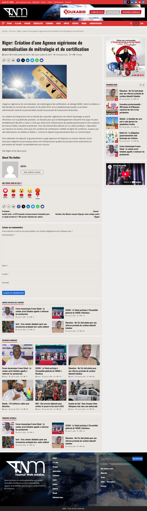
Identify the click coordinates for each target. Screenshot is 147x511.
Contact (68, 2)
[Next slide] (143, 85)
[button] (3, 23)
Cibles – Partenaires (55, 2)
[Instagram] (143, 2)
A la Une (18, 23)
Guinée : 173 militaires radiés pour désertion (15, 405)
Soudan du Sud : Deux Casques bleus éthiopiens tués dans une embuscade (83, 405)
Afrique (27, 23)
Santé (58, 23)
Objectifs (35, 2)
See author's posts (32, 172)
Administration (96, 23)
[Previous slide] (140, 85)
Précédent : (26, 214)
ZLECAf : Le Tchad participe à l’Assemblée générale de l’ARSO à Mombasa (58, 313)
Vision (43, 2)
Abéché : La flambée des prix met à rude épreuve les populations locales (112, 123)
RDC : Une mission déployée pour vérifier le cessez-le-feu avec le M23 (49, 405)
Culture (75, 23)
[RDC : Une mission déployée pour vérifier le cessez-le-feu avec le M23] (51, 390)
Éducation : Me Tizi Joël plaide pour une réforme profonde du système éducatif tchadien (58, 327)
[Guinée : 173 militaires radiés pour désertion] (17, 390)
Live (141, 23)
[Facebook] (125, 2)
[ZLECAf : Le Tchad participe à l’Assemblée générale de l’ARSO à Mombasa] (51, 355)
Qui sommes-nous (23, 2)
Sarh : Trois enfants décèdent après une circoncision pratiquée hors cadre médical (8, 327)
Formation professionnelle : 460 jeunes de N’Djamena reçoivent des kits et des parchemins (112, 109)
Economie (49, 23)
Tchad (9, 23)
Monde (84, 23)
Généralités (38, 23)
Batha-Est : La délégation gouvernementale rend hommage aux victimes (112, 137)
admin (6, 55)
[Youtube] (139, 2)
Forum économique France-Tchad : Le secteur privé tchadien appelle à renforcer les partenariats (8, 313)
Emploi (66, 23)
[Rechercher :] (116, 459)
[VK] (136, 2)
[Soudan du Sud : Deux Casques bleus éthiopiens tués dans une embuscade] (84, 390)
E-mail (5, 274)
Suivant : (77, 214)
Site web (5, 282)
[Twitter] (128, 2)
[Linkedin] (132, 2)
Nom (5, 265)
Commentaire (8, 235)
